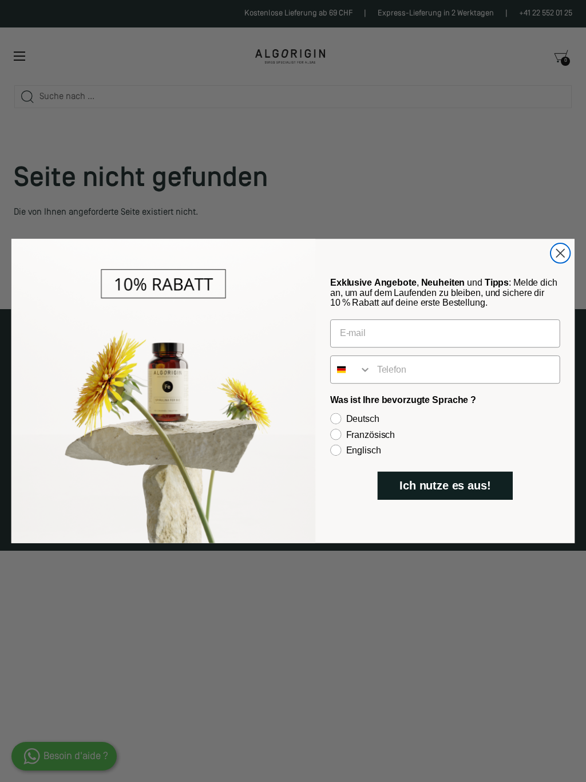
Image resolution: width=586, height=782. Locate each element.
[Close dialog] (560, 253)
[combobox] (351, 369)
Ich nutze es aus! (445, 486)
